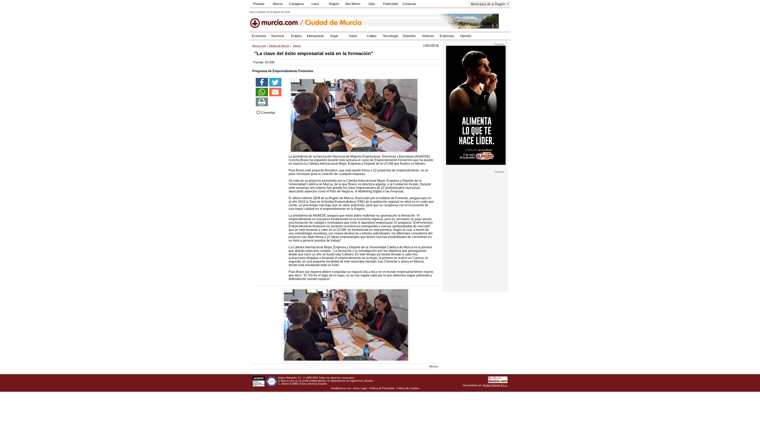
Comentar (267, 112)
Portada (258, 4)
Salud (353, 36)
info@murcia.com (341, 388)
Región (334, 4)
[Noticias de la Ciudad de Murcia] (346, 20)
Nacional (277, 36)
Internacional (315, 36)
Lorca (315, 4)
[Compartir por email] (275, 92)
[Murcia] (276, 20)
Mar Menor (352, 4)
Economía (259, 36)
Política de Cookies (408, 388)
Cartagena (296, 4)
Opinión (465, 36)
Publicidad (390, 4)
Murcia (277, 4)
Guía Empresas (371, 5)
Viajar (334, 36)
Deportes (409, 36)
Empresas (447, 36)
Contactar (409, 4)
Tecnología (390, 36)
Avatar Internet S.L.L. (495, 385)
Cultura (371, 36)
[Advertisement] (475, 232)
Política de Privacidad (381, 388)
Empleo (296, 36)
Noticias (428, 36)
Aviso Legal (360, 388)
